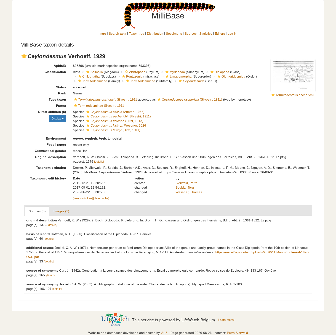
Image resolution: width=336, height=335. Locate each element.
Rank (62, 93)
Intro (102, 33)
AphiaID (60, 66)
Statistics (205, 33)
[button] (24, 56)
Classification (55, 72)
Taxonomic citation (51, 167)
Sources (191, 33)
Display (57, 118)
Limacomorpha (181, 76)
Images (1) (61, 211)
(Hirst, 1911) (115, 130)
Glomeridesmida (233, 76)
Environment (56, 138)
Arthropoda (137, 72)
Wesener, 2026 (118, 125)
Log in (232, 33)
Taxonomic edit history (48, 178)
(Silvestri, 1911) (192, 99)
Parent (61, 105)
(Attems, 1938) (117, 112)
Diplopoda (222, 72)
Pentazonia (134, 76)
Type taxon (57, 99)
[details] (99, 161)
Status (61, 87)
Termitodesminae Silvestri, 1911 (101, 105)
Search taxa (117, 33)
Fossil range (56, 144)
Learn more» (226, 320)
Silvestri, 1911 (107, 99)
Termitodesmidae (94, 81)
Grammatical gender (50, 151)
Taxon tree (136, 33)
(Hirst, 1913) (117, 121)
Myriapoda (177, 72)
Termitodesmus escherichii (295, 95)
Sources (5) (37, 211)
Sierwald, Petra (186, 183)
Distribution (155, 33)
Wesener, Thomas (189, 192)
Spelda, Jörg (185, 187)
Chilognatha (91, 76)
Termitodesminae (142, 81)
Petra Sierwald (237, 333)
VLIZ (164, 333)
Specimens (174, 33)
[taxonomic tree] (83, 198)
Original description (50, 157)
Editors (220, 33)
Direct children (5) (52, 112)
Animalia (97, 72)
